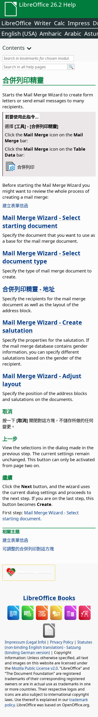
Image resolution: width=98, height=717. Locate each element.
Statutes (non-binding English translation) (48, 644)
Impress (79, 23)
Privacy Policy (61, 642)
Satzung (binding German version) (43, 650)
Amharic (50, 33)
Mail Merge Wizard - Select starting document (41, 221)
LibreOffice (16, 23)
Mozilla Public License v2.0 (35, 668)
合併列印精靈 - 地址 (28, 289)
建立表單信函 (15, 205)
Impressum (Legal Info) (25, 642)
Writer (42, 23)
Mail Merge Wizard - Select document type (41, 257)
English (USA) (19, 33)
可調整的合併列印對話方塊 (28, 549)
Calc (59, 23)
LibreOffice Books (49, 598)
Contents (13, 47)
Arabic (72, 33)
